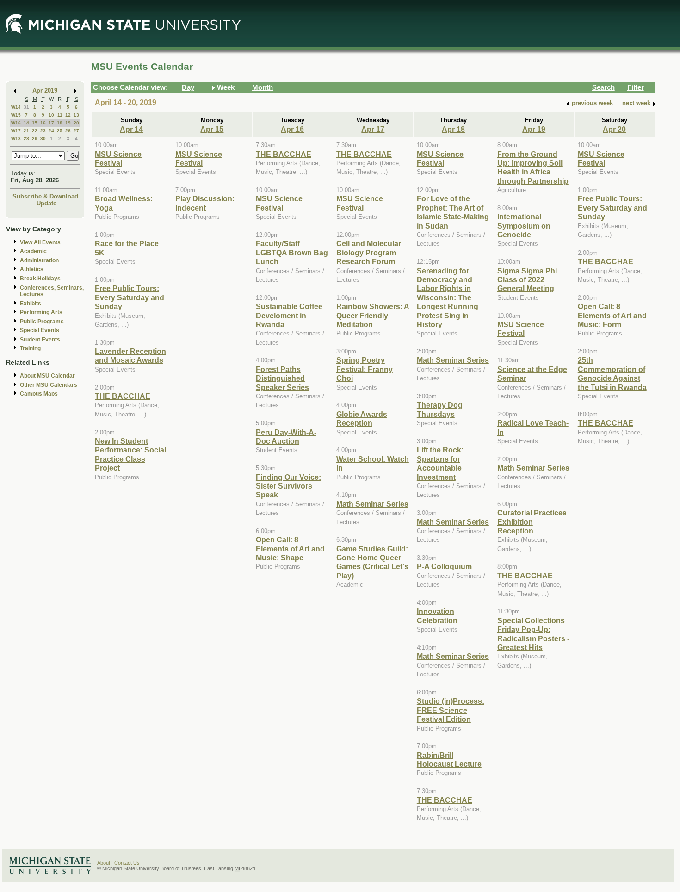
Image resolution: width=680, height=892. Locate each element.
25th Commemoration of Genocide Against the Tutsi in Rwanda (612, 373)
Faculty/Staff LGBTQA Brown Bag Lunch (292, 252)
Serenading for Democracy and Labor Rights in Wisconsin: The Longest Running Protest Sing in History (447, 297)
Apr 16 (292, 129)
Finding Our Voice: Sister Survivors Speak (288, 486)
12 (68, 115)
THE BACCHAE (122, 396)
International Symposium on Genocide (523, 225)
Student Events (40, 339)
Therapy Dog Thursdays (440, 409)
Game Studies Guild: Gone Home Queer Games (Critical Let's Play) (372, 562)
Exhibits (30, 303)
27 (76, 130)
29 (34, 138)
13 (76, 115)
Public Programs (42, 321)
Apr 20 (614, 129)
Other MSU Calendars (48, 385)
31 (26, 107)
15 (34, 122)
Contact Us (127, 863)
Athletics (31, 269)
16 (43, 122)
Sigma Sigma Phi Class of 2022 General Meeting (527, 279)
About (103, 863)
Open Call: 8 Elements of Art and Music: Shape (290, 548)
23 (43, 130)
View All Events (40, 242)
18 (59, 122)
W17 (16, 130)
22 (34, 130)
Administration (39, 260)
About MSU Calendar (47, 375)
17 (51, 122)
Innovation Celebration (437, 615)
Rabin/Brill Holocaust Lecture (449, 759)
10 (51, 115)
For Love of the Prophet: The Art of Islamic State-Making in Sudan (453, 211)
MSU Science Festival (118, 158)
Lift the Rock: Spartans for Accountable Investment (440, 463)
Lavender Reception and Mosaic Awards (130, 355)
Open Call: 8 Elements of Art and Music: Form (612, 315)
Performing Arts (41, 312)
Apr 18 (453, 129)
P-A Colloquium (444, 566)
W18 (16, 138)
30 (43, 138)
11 (59, 115)
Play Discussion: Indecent (205, 202)
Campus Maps (39, 393)
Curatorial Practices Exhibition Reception (532, 521)
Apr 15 (211, 129)
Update (46, 203)
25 (59, 130)
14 (26, 122)
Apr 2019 (44, 90)
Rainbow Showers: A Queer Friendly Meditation (372, 315)
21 (26, 130)
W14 (16, 107)
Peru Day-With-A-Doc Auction (286, 436)
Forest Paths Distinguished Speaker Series (282, 378)
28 (26, 138)
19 (68, 122)
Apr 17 (372, 129)
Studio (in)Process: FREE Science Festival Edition (450, 710)
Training (30, 348)
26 (68, 130)
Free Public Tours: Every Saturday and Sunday (129, 297)
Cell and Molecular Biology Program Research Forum (368, 252)
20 (76, 122)
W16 (16, 122)
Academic (33, 251)
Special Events (39, 330)
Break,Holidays (40, 278)
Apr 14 (131, 129)
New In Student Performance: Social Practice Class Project (130, 454)
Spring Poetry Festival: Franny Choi (364, 369)
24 (51, 130)
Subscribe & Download (45, 196)
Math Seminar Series (372, 504)
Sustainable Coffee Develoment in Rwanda (289, 315)
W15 (16, 115)
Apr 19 (533, 129)
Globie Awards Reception (361, 418)
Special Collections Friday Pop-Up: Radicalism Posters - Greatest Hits (533, 633)
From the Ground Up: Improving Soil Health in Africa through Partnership (533, 167)
